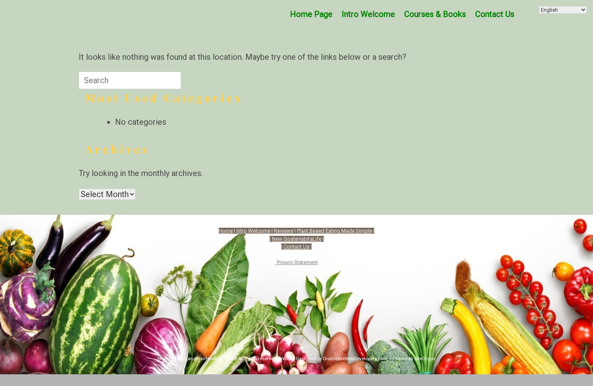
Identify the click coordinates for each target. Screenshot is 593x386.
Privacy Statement (297, 262)
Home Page (311, 14)
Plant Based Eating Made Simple (334, 231)
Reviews (283, 231)
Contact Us (296, 246)
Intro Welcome (368, 14)
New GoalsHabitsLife (297, 239)
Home (226, 231)
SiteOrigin (424, 358)
